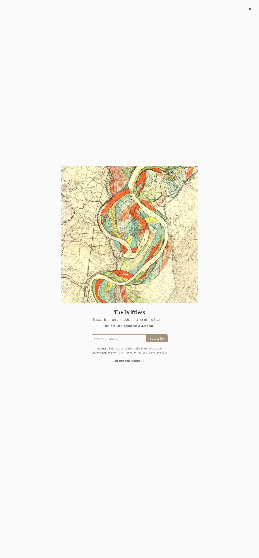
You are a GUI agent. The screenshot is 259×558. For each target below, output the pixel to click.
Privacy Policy (159, 352)
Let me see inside (127, 361)
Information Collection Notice (128, 352)
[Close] (250, 9)
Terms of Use (148, 348)
